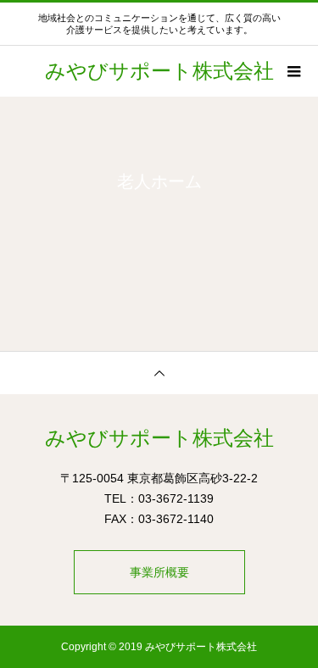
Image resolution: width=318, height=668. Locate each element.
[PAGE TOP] (159, 372)
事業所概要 (159, 572)
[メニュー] (292, 71)
